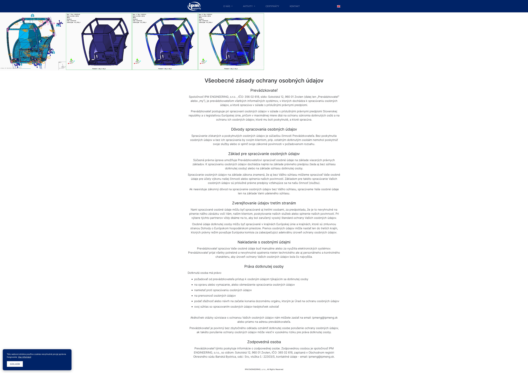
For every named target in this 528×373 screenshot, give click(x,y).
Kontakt (295, 6)
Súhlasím (15, 364)
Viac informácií (24, 357)
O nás (227, 6)
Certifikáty (272, 6)
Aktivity (248, 6)
